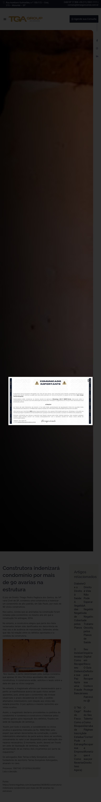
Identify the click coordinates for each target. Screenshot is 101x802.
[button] (89, 380)
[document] (50, 401)
